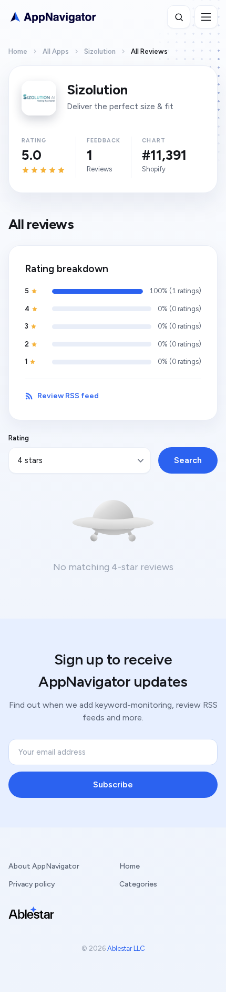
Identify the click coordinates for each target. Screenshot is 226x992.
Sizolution (100, 51)
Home (17, 51)
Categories (138, 884)
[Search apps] (178, 16)
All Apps (56, 51)
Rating (18, 438)
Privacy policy (31, 884)
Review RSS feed (68, 395)
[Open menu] (206, 16)
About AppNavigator (43, 866)
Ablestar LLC (126, 948)
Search (188, 460)
